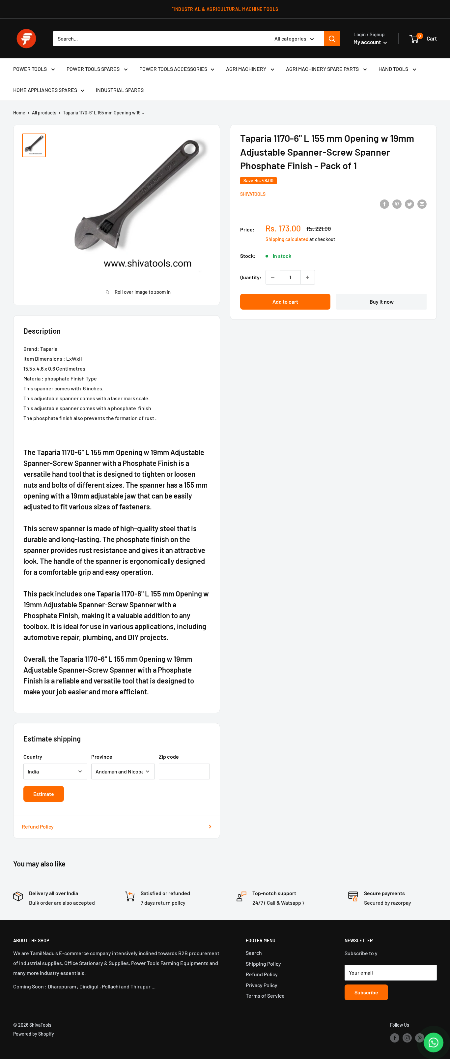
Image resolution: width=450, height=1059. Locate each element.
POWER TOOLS (30, 69)
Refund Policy (38, 826)
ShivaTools (253, 194)
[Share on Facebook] (384, 203)
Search (254, 953)
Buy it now (382, 301)
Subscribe (366, 992)
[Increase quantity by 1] (308, 277)
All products (44, 112)
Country (32, 756)
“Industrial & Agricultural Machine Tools (225, 9)
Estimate (43, 794)
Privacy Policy (261, 985)
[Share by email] (422, 203)
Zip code (169, 756)
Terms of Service (265, 995)
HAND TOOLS (394, 69)
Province (101, 756)
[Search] (332, 38)
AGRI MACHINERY (246, 69)
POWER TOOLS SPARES (94, 69)
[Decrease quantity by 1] (273, 277)
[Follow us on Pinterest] (419, 1038)
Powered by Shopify (33, 1034)
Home (19, 112)
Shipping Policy (263, 963)
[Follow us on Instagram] (407, 1038)
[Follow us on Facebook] (394, 1038)
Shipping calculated (287, 239)
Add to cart (285, 301)
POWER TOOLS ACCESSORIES (173, 69)
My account (367, 42)
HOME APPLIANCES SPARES (45, 90)
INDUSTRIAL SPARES (120, 90)
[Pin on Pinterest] (397, 203)
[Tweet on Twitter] (409, 203)
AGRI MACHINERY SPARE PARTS (323, 69)
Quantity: (251, 277)
